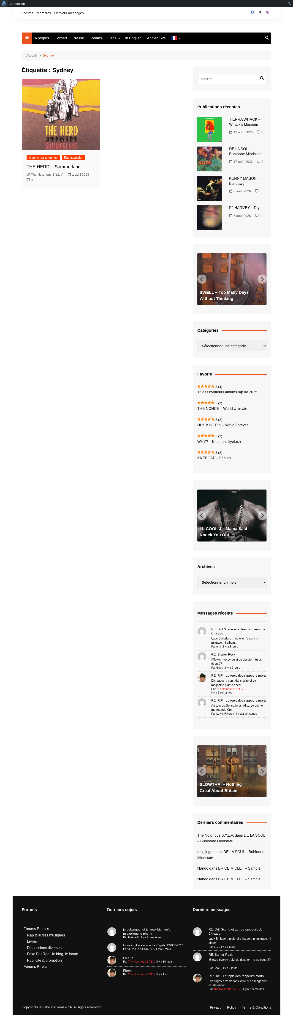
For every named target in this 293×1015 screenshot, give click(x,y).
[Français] (175, 38)
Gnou (219, 667)
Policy (231, 1007)
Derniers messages (69, 13)
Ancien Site (156, 38)
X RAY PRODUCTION (141, 949)
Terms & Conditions (256, 1007)
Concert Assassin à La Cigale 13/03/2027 (153, 945)
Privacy (215, 1007)
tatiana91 (134, 937)
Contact (60, 38)
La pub (128, 958)
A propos (42, 38)
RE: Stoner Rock (223, 654)
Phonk (127, 970)
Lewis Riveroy (225, 713)
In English (133, 38)
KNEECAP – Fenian (214, 458)
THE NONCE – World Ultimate (222, 409)
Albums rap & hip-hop (43, 157)
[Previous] (201, 279)
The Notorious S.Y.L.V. (47, 174)
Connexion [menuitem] (17, 3)
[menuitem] (4, 3)
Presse (78, 38)
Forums (27, 13)
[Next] (262, 279)
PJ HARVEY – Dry (244, 208)
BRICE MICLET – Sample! (239, 868)
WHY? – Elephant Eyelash (219, 442)
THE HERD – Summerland (54, 166)
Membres (44, 13)
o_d (218, 646)
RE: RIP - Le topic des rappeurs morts (238, 675)
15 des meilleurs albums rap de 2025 (227, 392)
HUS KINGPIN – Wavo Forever (222, 425)
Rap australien (73, 157)
